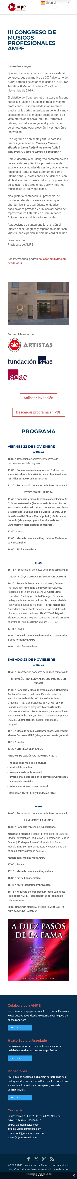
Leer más (14, 1027)
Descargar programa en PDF (38, 412)
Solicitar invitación (38, 398)
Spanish (51, 2)
